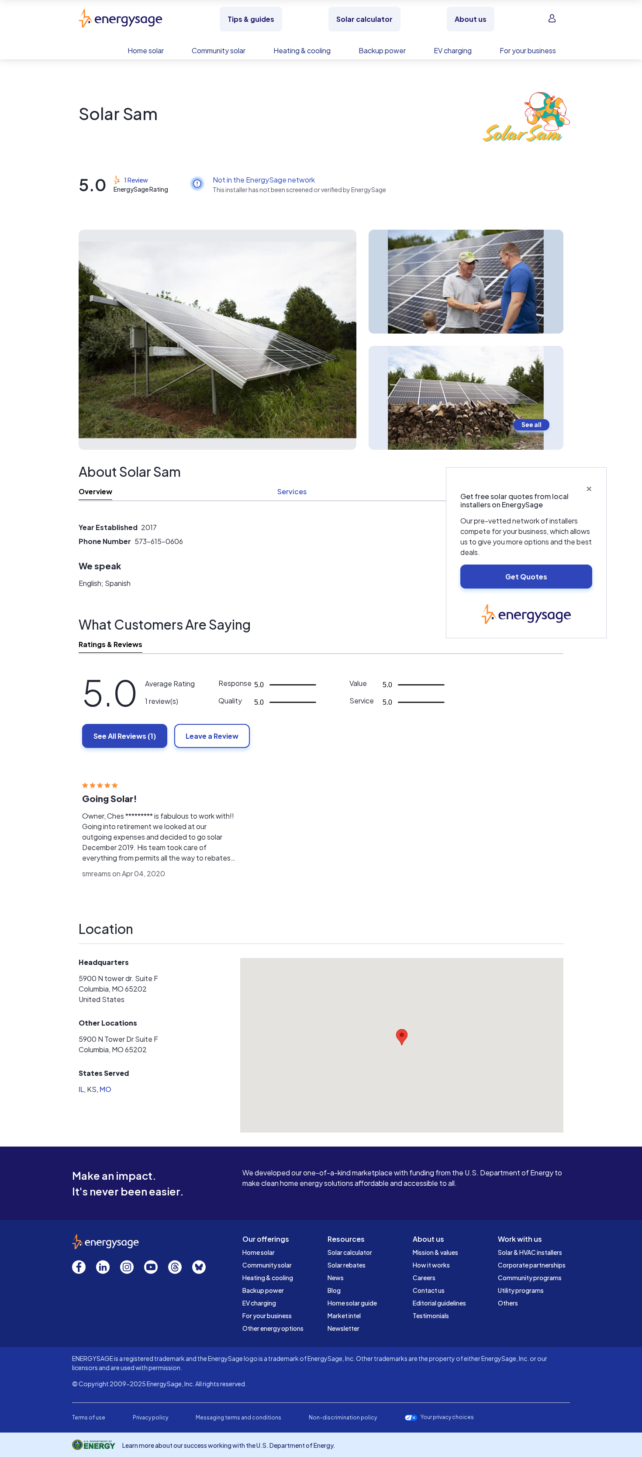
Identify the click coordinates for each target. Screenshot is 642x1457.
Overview (95, 491)
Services (292, 491)
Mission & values (435, 1252)
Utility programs (521, 1290)
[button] (401, 1037)
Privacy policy (150, 1417)
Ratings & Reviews (110, 644)
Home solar (258, 1252)
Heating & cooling (267, 1277)
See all (531, 424)
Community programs (530, 1277)
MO (105, 1089)
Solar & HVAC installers (530, 1252)
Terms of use (88, 1417)
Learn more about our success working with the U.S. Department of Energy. (228, 1445)
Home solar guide (352, 1303)
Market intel (344, 1315)
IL (81, 1089)
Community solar (267, 1265)
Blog (334, 1290)
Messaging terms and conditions (238, 1417)
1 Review (136, 180)
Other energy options (273, 1328)
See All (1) (124, 736)
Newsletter (343, 1328)
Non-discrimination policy (343, 1417)
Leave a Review (212, 736)
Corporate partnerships (532, 1265)
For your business (267, 1315)
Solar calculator (350, 1252)
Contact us (429, 1290)
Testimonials (431, 1315)
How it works (431, 1265)
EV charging (259, 1303)
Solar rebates (347, 1265)
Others (508, 1303)
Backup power (263, 1290)
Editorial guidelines (439, 1303)
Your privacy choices (447, 1417)
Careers (424, 1277)
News (336, 1277)
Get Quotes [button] (526, 576)
